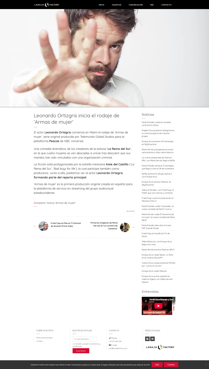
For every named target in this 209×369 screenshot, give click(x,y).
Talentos (116, 5)
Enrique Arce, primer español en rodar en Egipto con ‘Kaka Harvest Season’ (157, 279)
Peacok (54, 141)
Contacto (166, 5)
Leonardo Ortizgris (58, 132)
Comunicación (136, 5)
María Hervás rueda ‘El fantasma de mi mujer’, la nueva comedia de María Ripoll (158, 217)
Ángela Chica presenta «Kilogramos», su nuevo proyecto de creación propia (158, 133)
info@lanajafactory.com (118, 348)
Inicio (101, 5)
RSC (152, 5)
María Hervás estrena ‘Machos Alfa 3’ (158, 249)
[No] (206, 364)
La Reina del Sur (119, 149)
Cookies (39, 341)
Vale (157, 365)
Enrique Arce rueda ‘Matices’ (154, 271)
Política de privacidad (44, 338)
